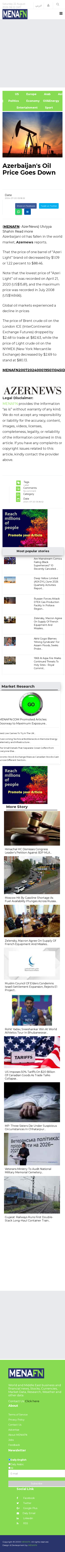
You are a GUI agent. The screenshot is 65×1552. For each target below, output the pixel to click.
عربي (38, 5)
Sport (47, 107)
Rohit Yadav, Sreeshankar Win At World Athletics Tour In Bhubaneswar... (31, 1031)
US (12, 94)
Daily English (18, 1459)
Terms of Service (18, 1414)
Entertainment (21, 107)
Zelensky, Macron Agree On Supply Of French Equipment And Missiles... (30, 942)
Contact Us (14, 1424)
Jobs (11, 1439)
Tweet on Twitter (49, 206)
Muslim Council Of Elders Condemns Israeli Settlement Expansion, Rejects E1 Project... (31, 987)
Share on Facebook (26, 206)
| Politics (12, 100)
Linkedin (27, 1518)
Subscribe (36, 1483)
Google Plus (29, 1508)
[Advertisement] (32, 53)
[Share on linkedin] (27, 212)
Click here (32, 1401)
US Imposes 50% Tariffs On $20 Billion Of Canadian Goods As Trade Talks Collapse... (30, 1075)
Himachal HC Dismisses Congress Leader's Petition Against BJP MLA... (28, 851)
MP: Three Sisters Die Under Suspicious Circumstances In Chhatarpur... (31, 1127)
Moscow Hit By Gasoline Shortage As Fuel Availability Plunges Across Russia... (31, 899)
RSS (25, 1523)
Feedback (14, 1444)
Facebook (28, 1498)
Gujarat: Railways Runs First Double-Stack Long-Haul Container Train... (29, 1219)
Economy (32, 100)
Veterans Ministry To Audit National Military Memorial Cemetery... (28, 1170)
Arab (47, 94)
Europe (31, 94)
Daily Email (28, 1513)
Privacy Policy (16, 1419)
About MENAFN (17, 1434)
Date (8, 195)
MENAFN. (26, 1542)
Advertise (13, 1429)
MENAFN (12, 227)
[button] (48, 5)
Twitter (26, 1503)
